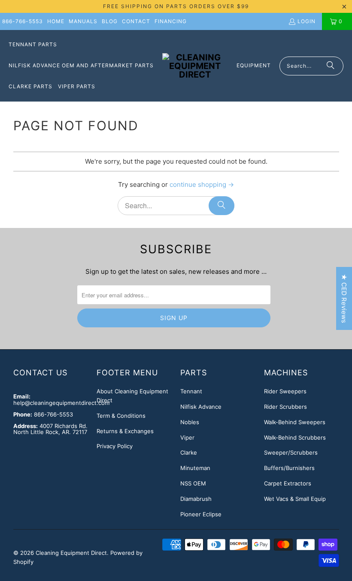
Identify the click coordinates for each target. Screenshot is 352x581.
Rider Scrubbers (285, 406)
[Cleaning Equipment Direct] (195, 66)
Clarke (188, 452)
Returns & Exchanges (125, 431)
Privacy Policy (115, 446)
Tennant (191, 391)
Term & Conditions (121, 415)
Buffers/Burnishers (289, 467)
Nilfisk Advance (201, 406)
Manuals (83, 21)
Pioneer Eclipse (201, 514)
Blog (110, 21)
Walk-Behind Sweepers (294, 422)
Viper (187, 437)
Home (55, 21)
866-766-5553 (22, 21)
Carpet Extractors (287, 483)
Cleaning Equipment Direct (71, 552)
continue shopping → (202, 184)
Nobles (189, 422)
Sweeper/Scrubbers (291, 452)
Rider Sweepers (285, 391)
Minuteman (195, 467)
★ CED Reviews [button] (344, 298)
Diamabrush (196, 498)
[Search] (330, 66)
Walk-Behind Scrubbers (295, 437)
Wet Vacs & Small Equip (295, 498)
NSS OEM (193, 483)
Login (306, 21)
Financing (171, 21)
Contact (136, 21)
